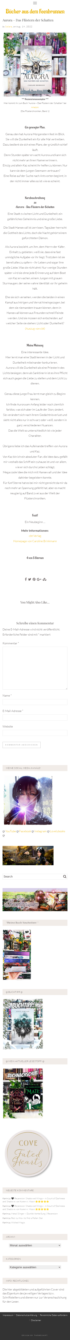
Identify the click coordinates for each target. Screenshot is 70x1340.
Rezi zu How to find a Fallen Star (27, 1218)
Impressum (8, 1315)
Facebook (25, 831)
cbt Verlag (35, 536)
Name (7, 695)
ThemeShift (41, 1335)
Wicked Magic (18, 1222)
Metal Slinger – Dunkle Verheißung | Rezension (34, 1213)
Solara (8, 26)
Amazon (35, 107)
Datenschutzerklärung (26, 1315)
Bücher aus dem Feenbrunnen (35, 11)
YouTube (10, 831)
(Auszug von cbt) (35, 328)
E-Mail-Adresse (13, 711)
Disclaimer (36, 1320)
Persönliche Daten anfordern (53, 1315)
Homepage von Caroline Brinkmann (35, 541)
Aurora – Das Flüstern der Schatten (28, 20)
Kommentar (11, 643)
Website (8, 726)
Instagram (40, 831)
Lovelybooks (57, 831)
